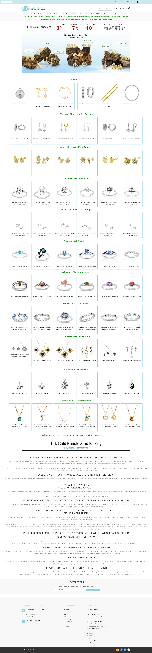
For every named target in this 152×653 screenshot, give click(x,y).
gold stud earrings (107, 463)
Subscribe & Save (143, 2)
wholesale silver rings (106, 541)
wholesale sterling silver (112, 468)
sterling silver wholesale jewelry (28, 468)
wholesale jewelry (74, 470)
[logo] (33, 8)
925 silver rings (67, 461)
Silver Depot (58, 572)
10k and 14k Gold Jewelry (132, 526)
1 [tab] (74, 69)
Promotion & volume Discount (124, 1)
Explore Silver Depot (49, 526)
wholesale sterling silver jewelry (47, 461)
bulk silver (125, 468)
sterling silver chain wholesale (83, 461)
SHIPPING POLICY (40, 2)
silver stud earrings (96, 463)
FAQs (88, 529)
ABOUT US (30, 2)
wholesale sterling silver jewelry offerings (122, 574)
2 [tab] (76, 69)
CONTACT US (21, 2)
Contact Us (95, 529)
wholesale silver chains (91, 541)
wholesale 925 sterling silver (60, 551)
